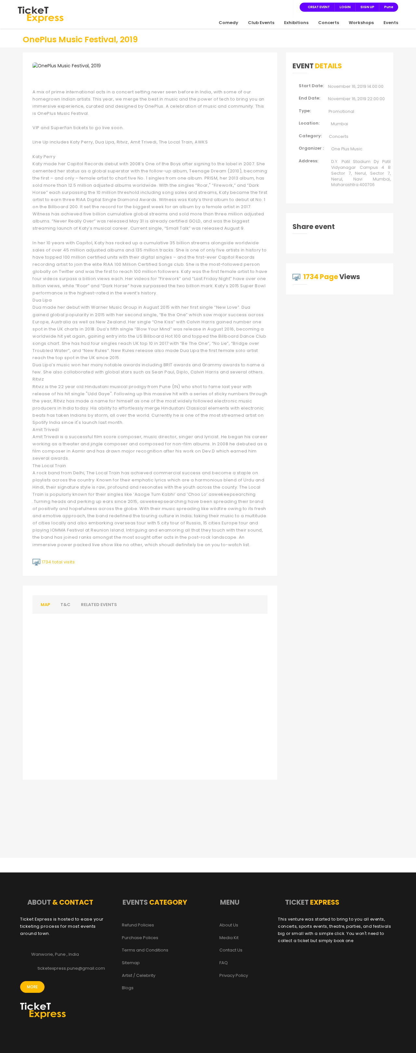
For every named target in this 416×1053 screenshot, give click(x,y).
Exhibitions (296, 23)
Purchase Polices (140, 938)
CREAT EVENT (319, 7)
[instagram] (270, 7)
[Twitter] (263, 7)
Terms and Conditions (145, 950)
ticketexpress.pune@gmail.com (71, 968)
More (32, 987)
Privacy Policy (233, 976)
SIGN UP (367, 7)
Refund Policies (138, 925)
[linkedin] (278, 7)
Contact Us (230, 950)
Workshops (361, 23)
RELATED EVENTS (99, 604)
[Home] (40, 14)
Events (391, 23)
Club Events (261, 23)
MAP (45, 604)
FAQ (223, 963)
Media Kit (229, 938)
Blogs (128, 988)
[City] (286, 7)
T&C (65, 604)
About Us (228, 925)
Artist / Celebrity (138, 976)
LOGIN (345, 7)
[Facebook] (255, 7)
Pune (388, 7)
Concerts (328, 23)
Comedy (228, 23)
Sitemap (131, 963)
